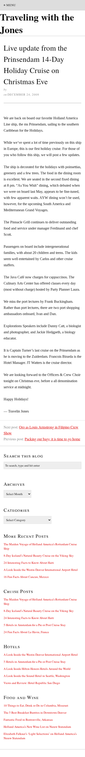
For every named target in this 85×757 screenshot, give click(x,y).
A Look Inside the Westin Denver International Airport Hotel (41, 570)
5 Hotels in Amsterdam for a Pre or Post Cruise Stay (35, 625)
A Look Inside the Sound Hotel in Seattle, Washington (37, 676)
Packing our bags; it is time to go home (52, 438)
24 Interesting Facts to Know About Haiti (29, 563)
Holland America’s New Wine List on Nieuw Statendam (37, 727)
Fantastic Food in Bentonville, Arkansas (28, 720)
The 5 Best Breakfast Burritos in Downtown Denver (35, 712)
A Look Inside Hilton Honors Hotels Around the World (37, 669)
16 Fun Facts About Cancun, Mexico (26, 577)
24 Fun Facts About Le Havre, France (26, 632)
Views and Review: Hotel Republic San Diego (32, 683)
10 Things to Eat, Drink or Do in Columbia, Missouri (36, 705)
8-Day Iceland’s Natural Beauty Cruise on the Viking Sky (39, 555)
